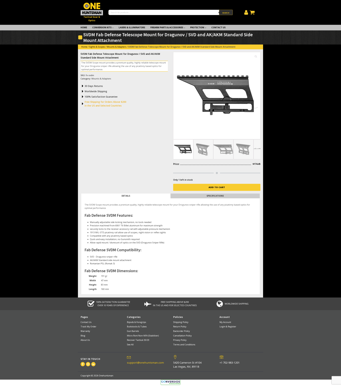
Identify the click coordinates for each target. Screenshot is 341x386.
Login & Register (228, 326)
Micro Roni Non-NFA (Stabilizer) (143, 335)
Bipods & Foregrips (136, 322)
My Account (225, 322)
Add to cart (217, 187)
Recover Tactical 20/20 (138, 340)
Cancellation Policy (182, 335)
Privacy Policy (179, 340)
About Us (85, 340)
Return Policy (179, 326)
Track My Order (88, 326)
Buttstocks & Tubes (137, 326)
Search (225, 13)
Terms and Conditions (184, 344)
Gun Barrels (133, 331)
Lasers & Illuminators (132, 27)
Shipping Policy (180, 322)
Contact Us (218, 27)
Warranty (85, 331)
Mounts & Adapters (116, 46)
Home (84, 27)
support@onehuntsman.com (145, 362)
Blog (83, 335)
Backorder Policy (181, 331)
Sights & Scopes (97, 46)
